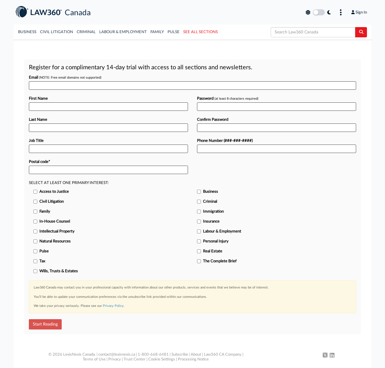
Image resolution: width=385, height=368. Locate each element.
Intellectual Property (57, 231)
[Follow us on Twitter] (325, 355)
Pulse (174, 32)
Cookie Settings (161, 359)
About (196, 355)
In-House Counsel (54, 221)
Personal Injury (216, 241)
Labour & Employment (123, 32)
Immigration (213, 212)
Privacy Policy (113, 305)
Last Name (38, 120)
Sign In (361, 12)
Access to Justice (54, 192)
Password (227, 99)
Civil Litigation (56, 32)
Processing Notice (193, 359)
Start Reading (45, 324)
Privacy (114, 359)
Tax (42, 261)
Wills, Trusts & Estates (58, 271)
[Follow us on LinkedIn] (332, 355)
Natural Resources (55, 241)
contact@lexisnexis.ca (116, 355)
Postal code (39, 162)
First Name (38, 99)
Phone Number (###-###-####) (225, 141)
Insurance (211, 221)
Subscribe (179, 355)
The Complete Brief (220, 261)
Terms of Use (94, 359)
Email (65, 78)
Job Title (36, 141)
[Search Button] (361, 32)
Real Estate (212, 251)
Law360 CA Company (223, 355)
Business (27, 32)
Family (157, 32)
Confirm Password (212, 120)
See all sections (200, 32)
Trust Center (135, 359)
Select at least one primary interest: (69, 183)
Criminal (86, 32)
